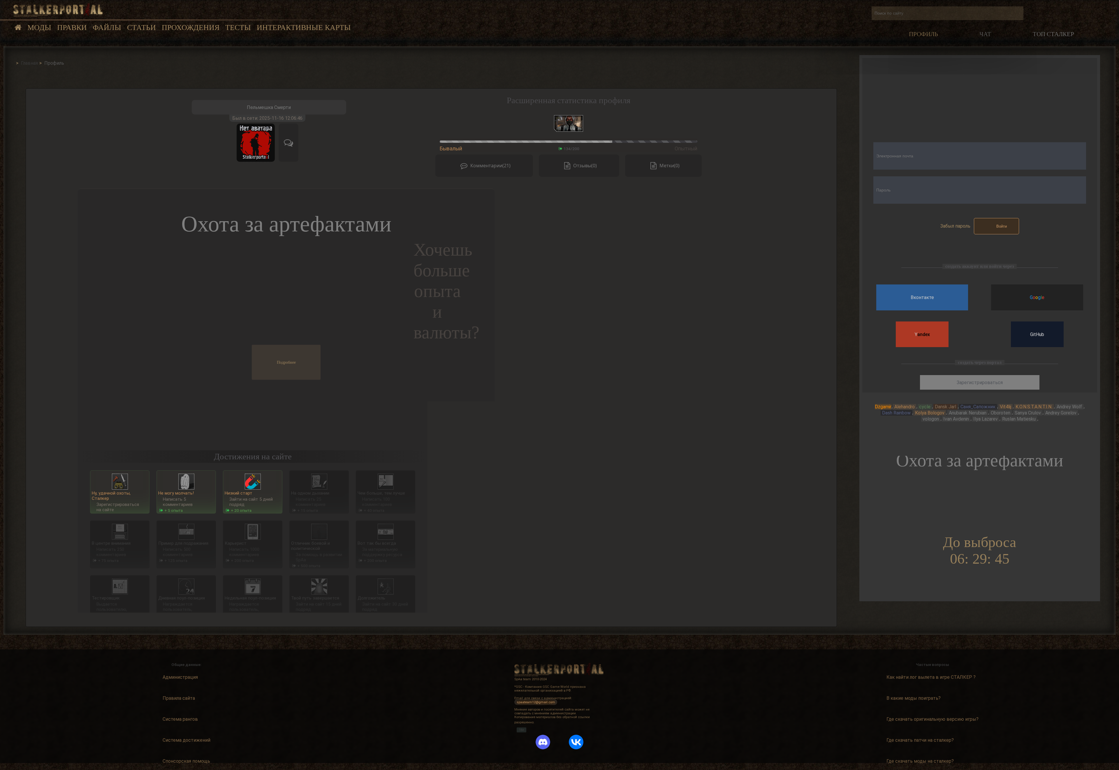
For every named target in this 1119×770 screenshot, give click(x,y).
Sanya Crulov (1028, 413)
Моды (39, 27)
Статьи (141, 27)
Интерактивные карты (304, 27)
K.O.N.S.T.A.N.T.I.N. (1034, 406)
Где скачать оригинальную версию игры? (932, 719)
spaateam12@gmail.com (536, 702)
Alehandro (904, 406)
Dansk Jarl (945, 406)
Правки (72, 27)
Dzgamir (883, 406)
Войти (1001, 226)
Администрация (180, 677)
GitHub (1037, 334)
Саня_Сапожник (977, 406)
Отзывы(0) (585, 165)
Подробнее (286, 362)
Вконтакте (922, 297)
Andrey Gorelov (1060, 413)
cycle (924, 406)
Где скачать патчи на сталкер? (920, 740)
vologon (931, 419)
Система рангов (180, 719)
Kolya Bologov (929, 413)
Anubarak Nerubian (967, 413)
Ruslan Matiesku (1019, 419)
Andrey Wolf (1069, 406)
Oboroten (1000, 413)
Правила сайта (179, 698)
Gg (1037, 297)
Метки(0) (669, 165)
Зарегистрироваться (980, 382)
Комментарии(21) (490, 165)
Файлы (107, 27)
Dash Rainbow (896, 413)
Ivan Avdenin (956, 419)
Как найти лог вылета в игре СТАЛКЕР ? (931, 677)
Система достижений (186, 740)
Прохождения (190, 27)
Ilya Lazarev (985, 419)
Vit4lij (1005, 406)
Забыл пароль (955, 226)
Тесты (238, 27)
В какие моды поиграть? (913, 698)
